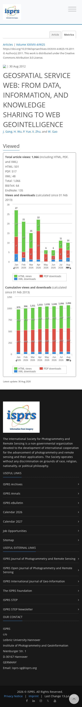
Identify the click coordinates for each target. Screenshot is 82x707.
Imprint (34, 696)
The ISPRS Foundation (17, 591)
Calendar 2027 (12, 521)
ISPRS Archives (12, 484)
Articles (8, 44)
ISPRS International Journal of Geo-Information (34, 581)
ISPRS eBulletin (13, 503)
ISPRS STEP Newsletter (18, 609)
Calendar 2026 (12, 512)
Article (55, 34)
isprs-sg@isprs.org (24, 668)
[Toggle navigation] (72, 9)
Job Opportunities (15, 531)
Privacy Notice (13, 696)
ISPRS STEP (10, 600)
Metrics (69, 34)
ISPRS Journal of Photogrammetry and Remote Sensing (39, 559)
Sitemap (8, 540)
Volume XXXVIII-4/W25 (30, 44)
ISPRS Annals (11, 493)
